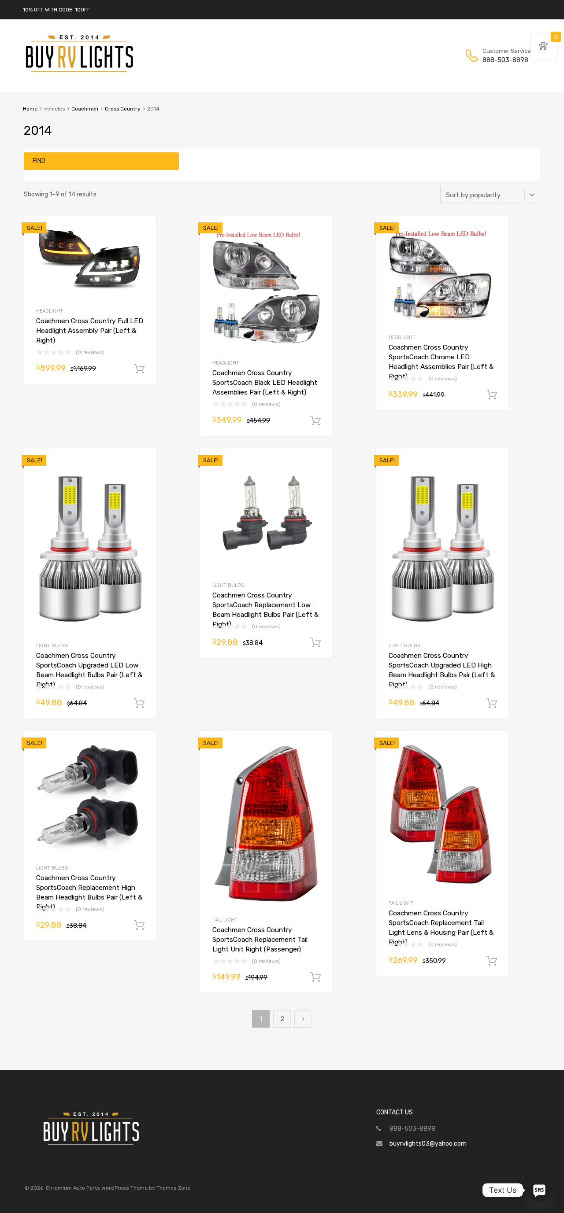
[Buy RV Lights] (79, 72)
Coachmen (84, 109)
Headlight (49, 311)
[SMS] (539, 1190)
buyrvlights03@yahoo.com (428, 1143)
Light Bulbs (52, 646)
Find (39, 161)
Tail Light (224, 920)
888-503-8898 (504, 60)
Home (30, 109)
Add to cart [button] (139, 369)
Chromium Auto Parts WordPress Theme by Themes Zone (118, 1188)
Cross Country (123, 109)
